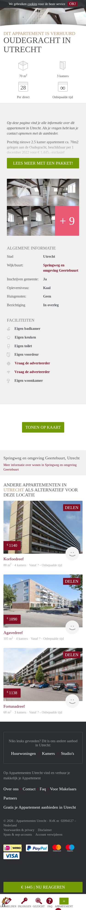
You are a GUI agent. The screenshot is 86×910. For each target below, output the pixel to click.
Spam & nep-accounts (17, 834)
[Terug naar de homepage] (5, 903)
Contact (29, 789)
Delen (71, 507)
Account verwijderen (48, 834)
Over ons (11, 789)
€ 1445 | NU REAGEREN (43, 887)
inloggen (24, 906)
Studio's (67, 753)
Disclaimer (45, 830)
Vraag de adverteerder (32, 363)
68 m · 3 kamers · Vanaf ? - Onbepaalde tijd (32, 712)
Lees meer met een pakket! (43, 163)
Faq (43, 789)
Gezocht (39, 906)
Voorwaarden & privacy (18, 830)
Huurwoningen (23, 753)
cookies (32, 4)
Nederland (10, 825)
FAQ (49, 906)
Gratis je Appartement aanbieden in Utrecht (39, 807)
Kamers (48, 753)
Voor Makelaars (63, 789)
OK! (72, 4)
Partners (10, 798)
